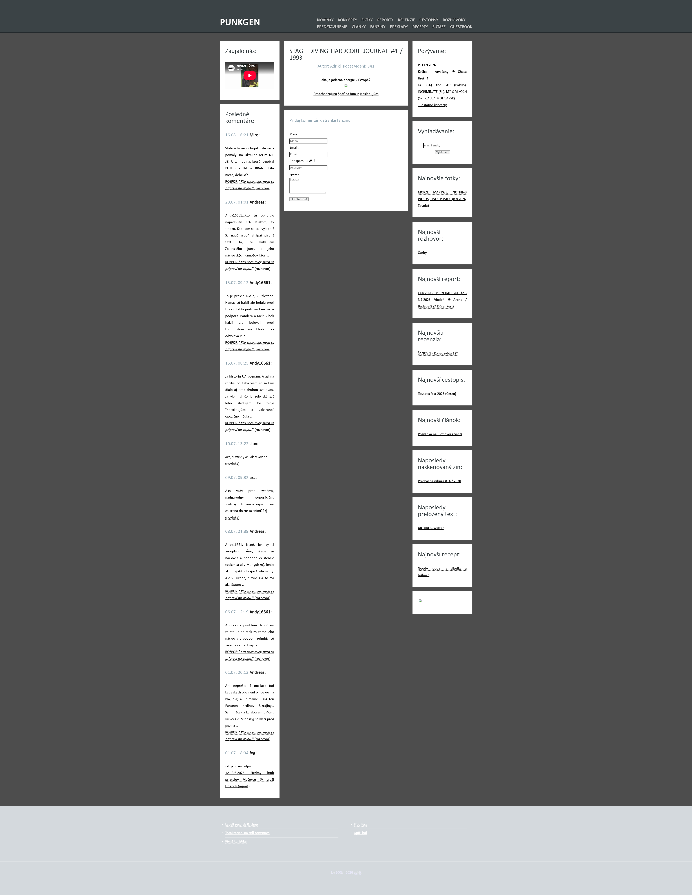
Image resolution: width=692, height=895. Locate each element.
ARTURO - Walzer (431, 528)
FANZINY (377, 27)
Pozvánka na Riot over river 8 (440, 434)
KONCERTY (347, 20)
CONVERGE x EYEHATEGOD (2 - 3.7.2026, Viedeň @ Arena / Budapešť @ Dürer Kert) (442, 299)
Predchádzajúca (325, 94)
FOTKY (367, 20)
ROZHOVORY (454, 20)
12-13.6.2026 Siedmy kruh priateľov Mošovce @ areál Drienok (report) (249, 779)
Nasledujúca (369, 94)
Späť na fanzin (348, 94)
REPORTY (385, 20)
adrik (357, 872)
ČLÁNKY (359, 27)
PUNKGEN (240, 23)
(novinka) (232, 464)
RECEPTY (420, 27)
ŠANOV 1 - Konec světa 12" (438, 353)
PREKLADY (399, 27)
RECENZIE (406, 20)
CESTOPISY (429, 20)
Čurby (422, 253)
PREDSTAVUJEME (332, 27)
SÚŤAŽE (439, 27)
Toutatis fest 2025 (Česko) (437, 394)
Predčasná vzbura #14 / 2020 (439, 481)
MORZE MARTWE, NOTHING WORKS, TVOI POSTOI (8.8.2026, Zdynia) (442, 199)
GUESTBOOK (461, 27)
